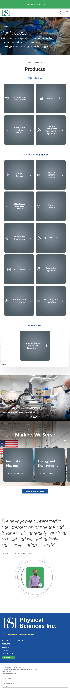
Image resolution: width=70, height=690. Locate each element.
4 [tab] (39, 417)
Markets (5, 647)
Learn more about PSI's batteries (17, 412)
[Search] (60, 13)
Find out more (17, 473)
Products (6, 644)
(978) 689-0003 (7, 671)
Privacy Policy (6, 678)
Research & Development (13, 641)
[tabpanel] (35, 398)
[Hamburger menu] (67, 13)
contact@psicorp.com (9, 674)
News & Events (8, 654)
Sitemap (4, 686)
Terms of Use (6, 681)
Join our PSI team (32, 4)
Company (6, 650)
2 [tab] (34, 417)
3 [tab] (36, 417)
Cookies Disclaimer (8, 683)
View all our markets (35, 491)
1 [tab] (31, 417)
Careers (8, 657)
